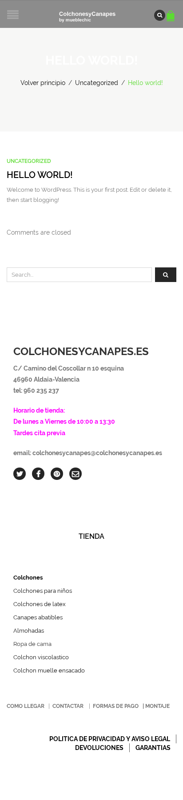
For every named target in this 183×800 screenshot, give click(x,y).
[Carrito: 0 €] (172, 11)
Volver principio (42, 82)
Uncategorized (96, 82)
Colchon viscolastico (41, 657)
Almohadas (28, 630)
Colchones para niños (42, 590)
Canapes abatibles (38, 617)
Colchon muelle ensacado (49, 670)
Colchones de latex (39, 604)
